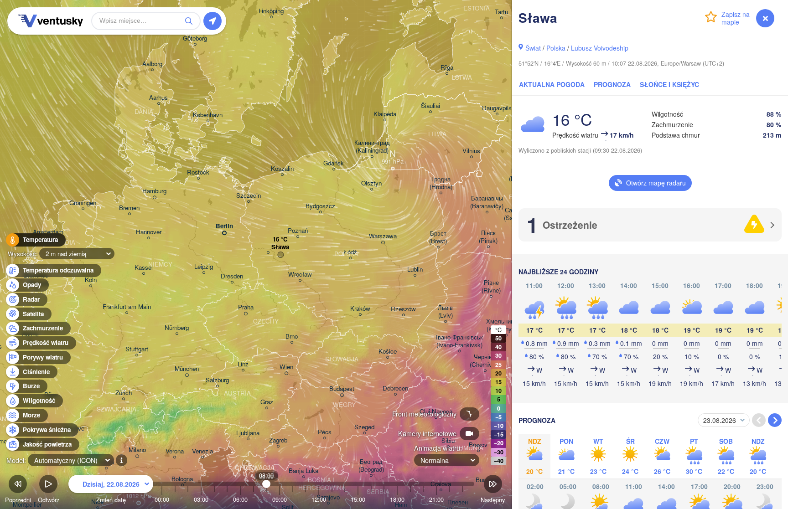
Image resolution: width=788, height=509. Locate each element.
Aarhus (158, 98)
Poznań (298, 231)
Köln (91, 280)
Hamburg (154, 191)
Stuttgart (136, 349)
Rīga (447, 68)
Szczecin (248, 196)
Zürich (123, 393)
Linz (243, 364)
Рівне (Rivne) (491, 286)
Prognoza (612, 84)
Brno (291, 336)
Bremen (129, 208)
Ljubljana (247, 433)
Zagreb (278, 440)
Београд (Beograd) (371, 465)
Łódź (350, 252)
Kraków (360, 309)
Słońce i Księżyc (669, 84)
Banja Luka (303, 471)
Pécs (325, 432)
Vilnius (471, 151)
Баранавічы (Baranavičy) (486, 202)
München (187, 369)
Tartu (501, 12)
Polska (555, 47)
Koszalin (282, 169)
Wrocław (300, 274)
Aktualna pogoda (552, 84)
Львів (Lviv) (445, 311)
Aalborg (152, 64)
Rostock (198, 172)
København (208, 115)
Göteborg (195, 38)
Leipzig (203, 267)
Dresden (232, 276)
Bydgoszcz (320, 206)
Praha (246, 307)
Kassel (144, 268)
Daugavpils (497, 108)
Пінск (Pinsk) (488, 237)
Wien (286, 367)
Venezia (202, 451)
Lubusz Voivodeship (599, 47)
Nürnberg (177, 328)
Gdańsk (333, 163)
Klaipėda (384, 114)
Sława (280, 247)
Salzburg (217, 380)
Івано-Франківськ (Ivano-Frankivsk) (459, 341)
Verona (175, 451)
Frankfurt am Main (127, 307)
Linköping (271, 11)
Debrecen (395, 388)
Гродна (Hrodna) (441, 183)
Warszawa (383, 236)
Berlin (224, 226)
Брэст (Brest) (438, 237)
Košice (387, 351)
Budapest (341, 389)
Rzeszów (403, 309)
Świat (533, 47)
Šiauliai (430, 106)
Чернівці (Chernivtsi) (485, 361)
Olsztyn (371, 183)
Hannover (148, 232)
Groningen (82, 203)
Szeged (364, 427)
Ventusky (49, 21)
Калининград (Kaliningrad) (372, 146)
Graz (266, 402)
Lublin (415, 269)
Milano (137, 450)
